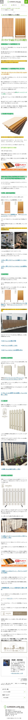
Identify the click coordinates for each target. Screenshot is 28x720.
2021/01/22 (25, 679)
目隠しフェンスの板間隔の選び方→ (21, 684)
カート (24, 5)
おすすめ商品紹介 (24, 678)
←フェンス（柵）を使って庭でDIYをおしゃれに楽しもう (7, 684)
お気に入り (14, 5)
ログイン (5, 5)
